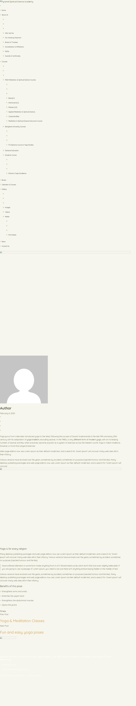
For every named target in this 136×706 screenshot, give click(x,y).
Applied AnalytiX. (34, 675)
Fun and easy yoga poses (22, 632)
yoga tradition (33, 439)
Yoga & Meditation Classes (22, 620)
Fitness (3, 611)
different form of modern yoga (87, 439)
